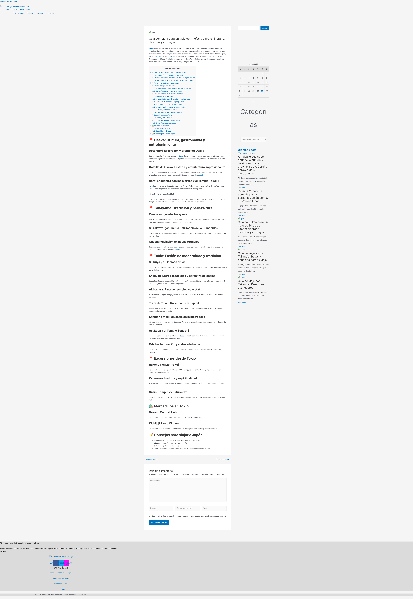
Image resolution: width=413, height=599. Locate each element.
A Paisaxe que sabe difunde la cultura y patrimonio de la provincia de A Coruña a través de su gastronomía (252, 165)
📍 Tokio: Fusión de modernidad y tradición (166, 94)
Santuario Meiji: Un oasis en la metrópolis (168, 107)
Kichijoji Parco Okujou (161, 131)
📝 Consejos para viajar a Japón (162, 134)
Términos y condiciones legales (61, 573)
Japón (151, 48)
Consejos (30, 13)
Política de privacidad (61, 578)
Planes (51, 13)
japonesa (176, 250)
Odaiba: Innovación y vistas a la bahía (167, 112)
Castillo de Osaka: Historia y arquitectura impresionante (173, 78)
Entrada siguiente (223, 459)
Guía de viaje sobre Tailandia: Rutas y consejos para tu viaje (252, 256)
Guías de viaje (18, 13)
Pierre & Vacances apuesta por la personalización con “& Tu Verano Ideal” (253, 196)
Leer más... (242, 188)
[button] (41, 13)
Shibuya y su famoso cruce (163, 96)
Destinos (40, 13)
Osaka (158, 56)
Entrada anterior (151, 459)
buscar (264, 28)
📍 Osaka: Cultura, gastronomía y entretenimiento (168, 72)
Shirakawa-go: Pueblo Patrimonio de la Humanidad (172, 88)
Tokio (173, 56)
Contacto (61, 589)
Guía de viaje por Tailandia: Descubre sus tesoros (251, 284)
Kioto (215, 56)
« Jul (252, 101)
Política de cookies (61, 584)
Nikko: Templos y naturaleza (164, 123)
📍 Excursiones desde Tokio (161, 115)
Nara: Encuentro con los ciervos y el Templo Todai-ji (172, 80)
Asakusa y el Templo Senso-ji (164, 110)
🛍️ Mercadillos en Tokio (159, 126)
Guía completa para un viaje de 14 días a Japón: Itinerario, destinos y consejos (253, 227)
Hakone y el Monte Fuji (162, 118)
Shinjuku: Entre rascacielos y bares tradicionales (171, 99)
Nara (151, 186)
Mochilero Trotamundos (9, 1)
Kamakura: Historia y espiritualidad (166, 120)
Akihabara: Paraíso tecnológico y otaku (168, 102)
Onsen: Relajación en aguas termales (167, 91)
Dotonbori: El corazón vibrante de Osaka (168, 75)
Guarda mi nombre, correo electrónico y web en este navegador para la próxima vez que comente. (189, 516)
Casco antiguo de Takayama (164, 86)
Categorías (253, 118)
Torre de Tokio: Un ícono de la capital (167, 104)
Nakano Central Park (161, 128)
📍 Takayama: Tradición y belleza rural (164, 83)
